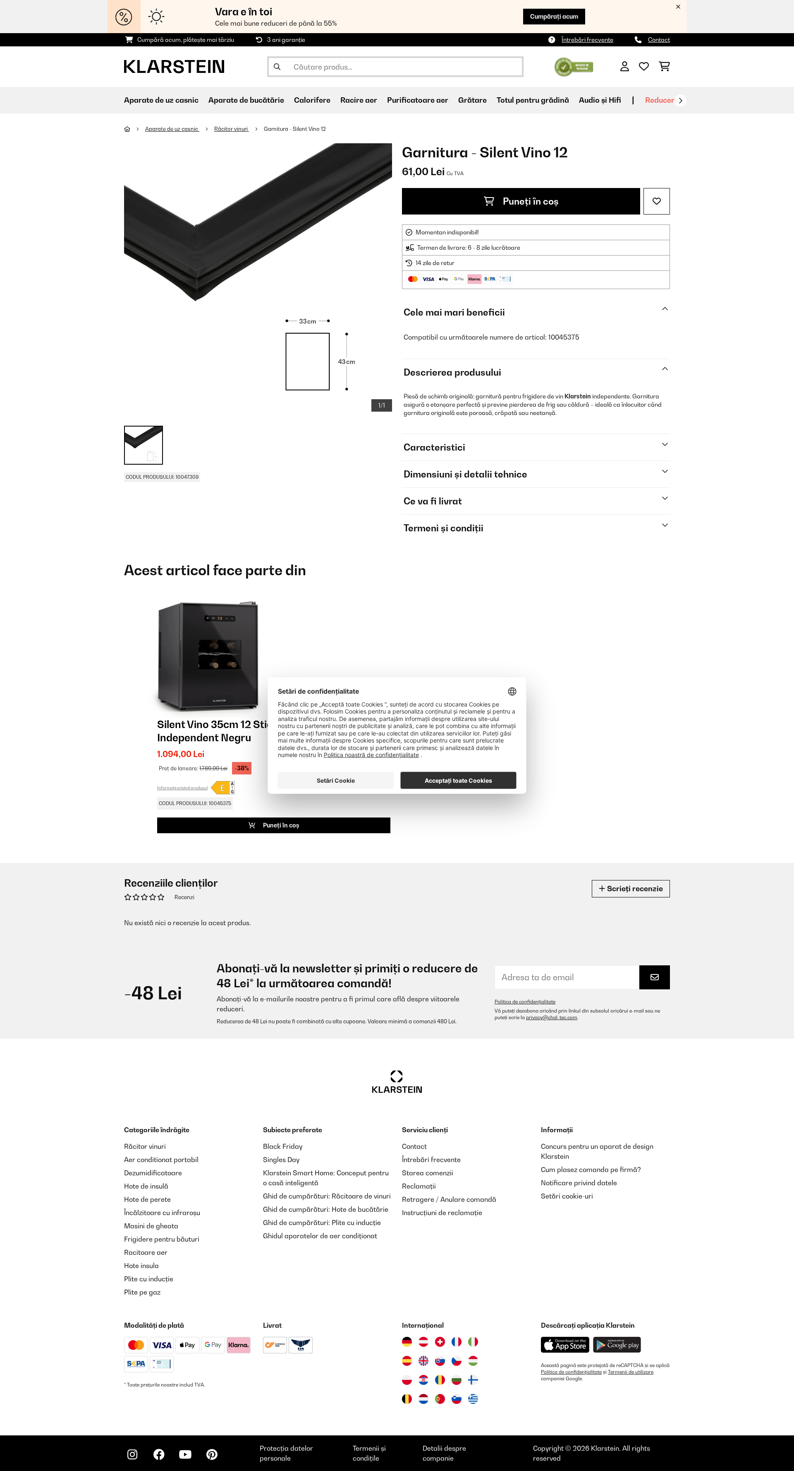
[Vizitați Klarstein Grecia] (473, 1399)
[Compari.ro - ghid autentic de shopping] (574, 66)
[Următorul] (680, 100)
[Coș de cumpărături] (664, 66)
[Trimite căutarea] (277, 67)
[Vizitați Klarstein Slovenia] (457, 1399)
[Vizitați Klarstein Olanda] (423, 1399)
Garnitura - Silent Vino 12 (295, 128)
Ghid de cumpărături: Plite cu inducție (322, 1222)
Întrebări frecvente (587, 39)
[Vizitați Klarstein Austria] (423, 1342)
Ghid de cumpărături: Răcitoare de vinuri (327, 1196)
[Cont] (624, 66)
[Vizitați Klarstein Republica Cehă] (457, 1361)
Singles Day (281, 1159)
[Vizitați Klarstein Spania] (407, 1361)
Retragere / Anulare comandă (449, 1199)
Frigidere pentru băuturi (161, 1239)
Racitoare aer (145, 1252)
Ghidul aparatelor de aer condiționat (320, 1236)
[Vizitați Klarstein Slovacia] (440, 1361)
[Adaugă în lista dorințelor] (656, 201)
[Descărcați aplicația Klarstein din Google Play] (617, 1345)
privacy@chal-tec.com (551, 1017)
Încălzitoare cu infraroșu (162, 1212)
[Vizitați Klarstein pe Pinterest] (211, 1454)
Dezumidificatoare (153, 1173)
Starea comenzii (427, 1173)
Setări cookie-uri (567, 1196)
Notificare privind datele (579, 1183)
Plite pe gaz (142, 1292)
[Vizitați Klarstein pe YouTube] (185, 1454)
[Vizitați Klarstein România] (440, 1380)
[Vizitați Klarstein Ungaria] (473, 1361)
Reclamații (419, 1186)
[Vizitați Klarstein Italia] (473, 1342)
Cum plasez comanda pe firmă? (591, 1169)
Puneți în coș (530, 201)
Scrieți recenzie (634, 888)
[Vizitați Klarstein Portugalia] (440, 1399)
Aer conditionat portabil (161, 1159)
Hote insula (141, 1265)
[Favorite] (644, 66)
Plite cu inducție (148, 1279)
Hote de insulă (146, 1186)
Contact (659, 39)
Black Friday (282, 1146)
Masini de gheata (151, 1226)
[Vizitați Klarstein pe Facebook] (159, 1454)
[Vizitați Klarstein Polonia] (407, 1380)
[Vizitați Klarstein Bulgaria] (457, 1380)
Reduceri (661, 100)
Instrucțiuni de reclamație (442, 1212)
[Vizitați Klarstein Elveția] (440, 1342)
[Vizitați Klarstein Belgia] (407, 1399)
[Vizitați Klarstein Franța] (457, 1342)
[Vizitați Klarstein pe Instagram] (132, 1454)
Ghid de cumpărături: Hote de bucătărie (325, 1209)
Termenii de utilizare (630, 1372)
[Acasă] (134, 128)
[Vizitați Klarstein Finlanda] (473, 1380)
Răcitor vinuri (231, 128)
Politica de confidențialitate (525, 1002)
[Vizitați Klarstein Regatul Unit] (423, 1361)
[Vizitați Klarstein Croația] (423, 1380)
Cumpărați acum (554, 16)
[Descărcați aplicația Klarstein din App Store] (565, 1345)
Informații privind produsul (182, 787)
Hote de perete (147, 1199)
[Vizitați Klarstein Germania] (407, 1342)
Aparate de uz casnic (172, 128)
